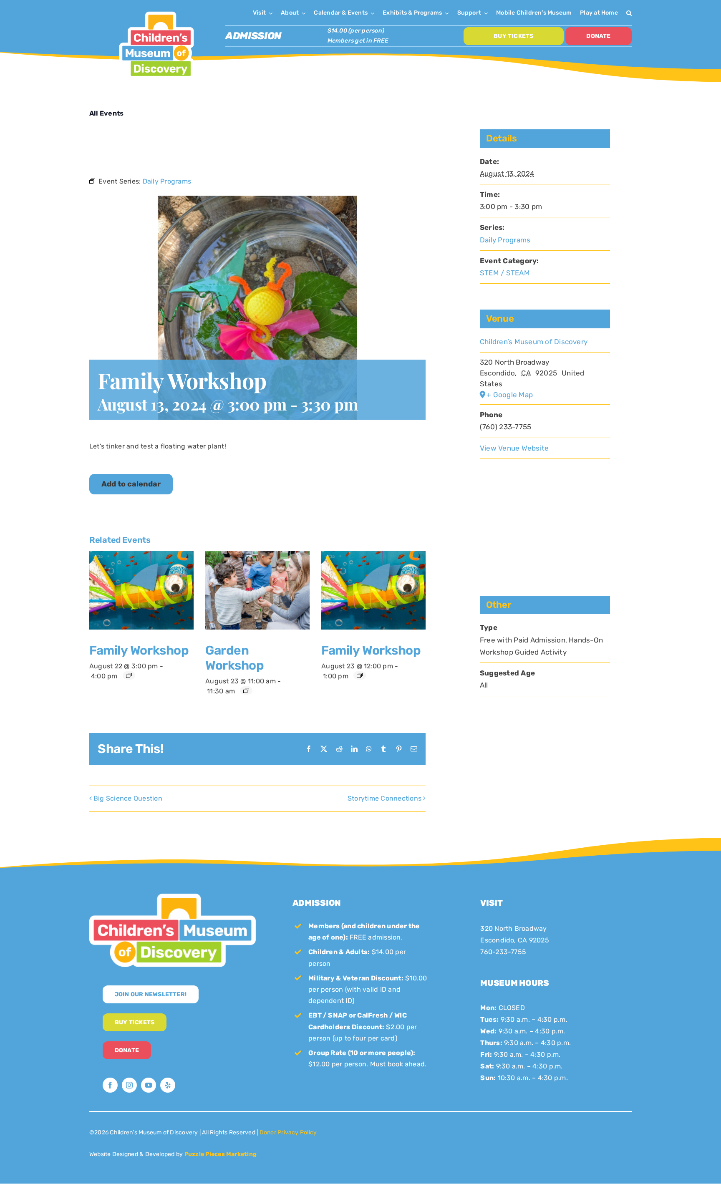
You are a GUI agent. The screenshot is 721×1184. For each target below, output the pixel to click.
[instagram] (129, 1085)
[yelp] (167, 1085)
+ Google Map (510, 394)
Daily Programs (505, 240)
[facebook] (110, 1085)
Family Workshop (139, 650)
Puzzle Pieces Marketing (220, 1154)
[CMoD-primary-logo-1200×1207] (156, 11)
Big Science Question (127, 798)
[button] (629, 12)
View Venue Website (514, 448)
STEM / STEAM (505, 273)
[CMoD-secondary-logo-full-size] (172, 897)
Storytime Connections (384, 798)
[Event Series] (129, 675)
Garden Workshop (234, 658)
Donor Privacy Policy (288, 1132)
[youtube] (148, 1085)
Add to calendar (131, 484)
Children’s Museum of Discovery (533, 342)
